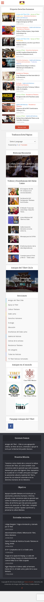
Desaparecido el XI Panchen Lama (27, 97)
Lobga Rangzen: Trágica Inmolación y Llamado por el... (22, 166)
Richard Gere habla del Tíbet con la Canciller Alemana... (27, 119)
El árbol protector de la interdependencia (28, 247)
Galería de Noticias (22, 18)
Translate (24, 145)
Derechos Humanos (30, 16)
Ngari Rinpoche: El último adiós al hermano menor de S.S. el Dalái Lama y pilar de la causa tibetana (21, 569)
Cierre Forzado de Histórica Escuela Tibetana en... (22, 281)
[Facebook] (10, 426)
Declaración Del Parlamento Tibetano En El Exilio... (27, 200)
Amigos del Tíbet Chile (22, 14)
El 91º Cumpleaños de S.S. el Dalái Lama (19, 550)
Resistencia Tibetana (23, 29)
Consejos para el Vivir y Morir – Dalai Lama (27, 256)
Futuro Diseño (29, 582)
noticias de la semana (23, 62)
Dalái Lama (19, 16)
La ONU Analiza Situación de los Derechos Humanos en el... (26, 53)
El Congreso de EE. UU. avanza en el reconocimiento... (26, 191)
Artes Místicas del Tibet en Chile (26, 218)
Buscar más (22, 127)
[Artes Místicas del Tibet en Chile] (14, 220)
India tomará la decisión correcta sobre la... (26, 229)
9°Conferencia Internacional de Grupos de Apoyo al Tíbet (26, 21)
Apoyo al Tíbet (35, 14)
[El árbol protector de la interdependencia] (14, 248)
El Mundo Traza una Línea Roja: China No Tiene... (27, 210)
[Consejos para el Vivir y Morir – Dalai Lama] (14, 258)
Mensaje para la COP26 (28, 236)
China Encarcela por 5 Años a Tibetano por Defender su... (25, 67)
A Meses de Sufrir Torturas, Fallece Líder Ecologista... (27, 88)
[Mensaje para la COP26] (14, 239)
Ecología (18, 83)
